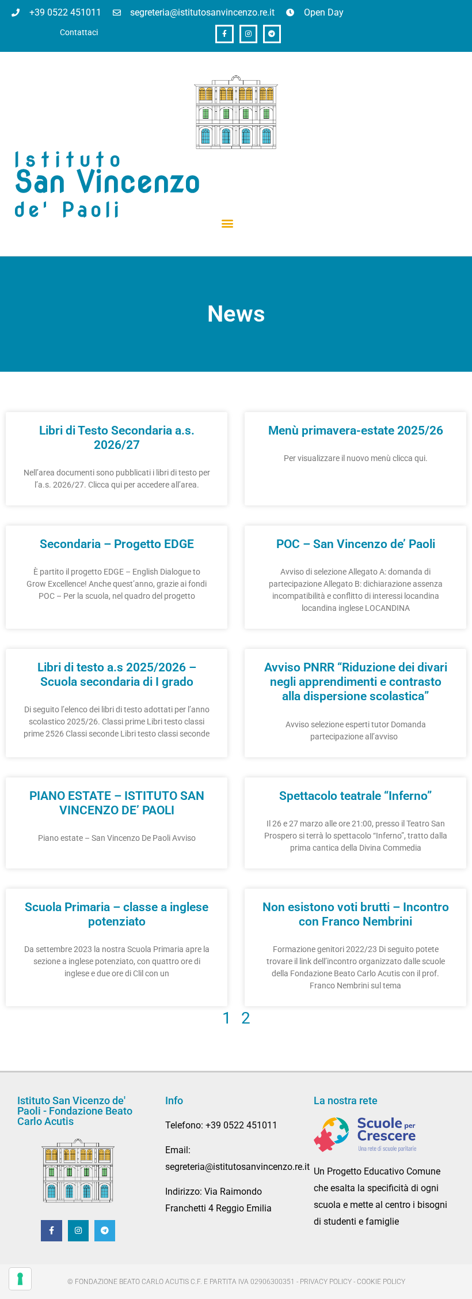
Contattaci (79, 32)
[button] (227, 223)
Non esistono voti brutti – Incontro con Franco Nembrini (355, 914)
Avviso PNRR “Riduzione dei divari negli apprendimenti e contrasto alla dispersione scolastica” (355, 681)
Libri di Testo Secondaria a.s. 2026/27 (117, 438)
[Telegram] (272, 34)
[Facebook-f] (224, 34)
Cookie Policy (381, 1282)
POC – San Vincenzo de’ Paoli (355, 544)
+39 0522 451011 (241, 1125)
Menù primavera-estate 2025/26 (355, 430)
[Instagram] (248, 34)
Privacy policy (326, 1282)
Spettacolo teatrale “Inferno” (355, 796)
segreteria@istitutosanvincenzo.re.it (237, 1166)
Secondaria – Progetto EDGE (117, 544)
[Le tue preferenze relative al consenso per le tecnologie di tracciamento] (20, 1279)
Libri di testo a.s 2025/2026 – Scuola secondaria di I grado (116, 674)
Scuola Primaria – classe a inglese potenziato (116, 914)
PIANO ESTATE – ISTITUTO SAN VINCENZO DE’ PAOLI (116, 803)
